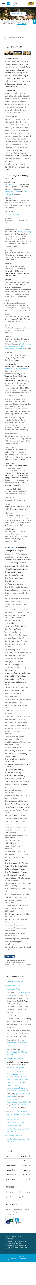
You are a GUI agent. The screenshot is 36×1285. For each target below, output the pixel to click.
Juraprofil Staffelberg (23, 1114)
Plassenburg (23, 518)
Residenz (7, 236)
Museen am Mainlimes (15, 1058)
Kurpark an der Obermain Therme (16, 369)
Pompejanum (9, 191)
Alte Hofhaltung (25, 344)
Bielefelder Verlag (13, 985)
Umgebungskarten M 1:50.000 (18, 1135)
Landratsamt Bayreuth (15, 982)
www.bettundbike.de (22, 968)
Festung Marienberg (24, 232)
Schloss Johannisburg (11, 184)
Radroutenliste (21, 23)
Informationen (8, 23)
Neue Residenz (9, 346)
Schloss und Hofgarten (12, 214)
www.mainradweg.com (15, 1067)
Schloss (17, 191)
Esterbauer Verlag (13, 989)
